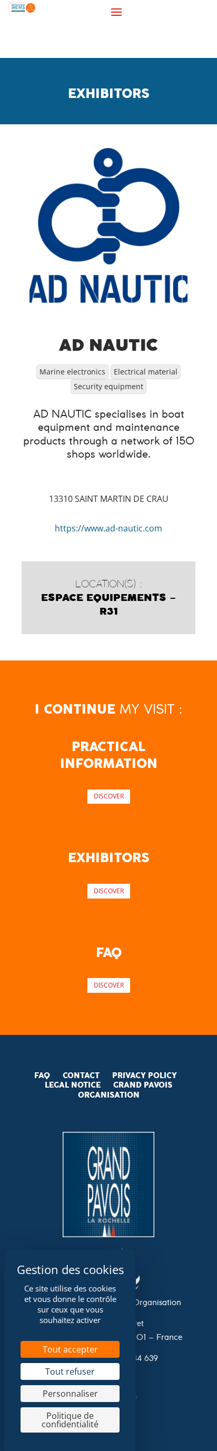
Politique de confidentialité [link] (70, 1420)
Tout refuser (70, 1371)
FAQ (42, 1075)
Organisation (109, 1095)
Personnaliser (70, 1393)
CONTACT (81, 1075)
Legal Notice (73, 1085)
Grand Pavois (142, 1085)
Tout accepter (70, 1349)
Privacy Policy (144, 1075)
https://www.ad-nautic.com (108, 528)
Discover (109, 796)
